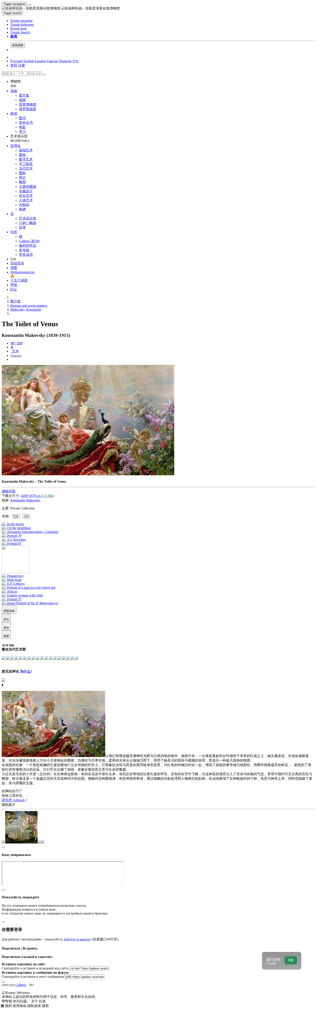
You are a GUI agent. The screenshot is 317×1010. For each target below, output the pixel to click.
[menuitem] (75, 61)
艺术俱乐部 (20, 138)
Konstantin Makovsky (25, 500)
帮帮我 (7, 1001)
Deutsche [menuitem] (65, 61)
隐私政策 (34, 1006)
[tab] (16, 343)
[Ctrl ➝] (13, 576)
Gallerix (20, 985)
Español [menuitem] (40, 61)
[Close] (44, 74)
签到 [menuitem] (13, 65)
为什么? (26, 671)
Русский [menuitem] (16, 61)
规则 (9, 1006)
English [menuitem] (29, 61)
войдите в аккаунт (77, 939)
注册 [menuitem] (21, 65)
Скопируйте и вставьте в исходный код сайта (35, 968)
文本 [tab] (15, 351)
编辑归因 (9, 491)
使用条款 (20, 1006)
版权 (45, 1006)
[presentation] (162, 359)
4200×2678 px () (37, 496)
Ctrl (16, 516)
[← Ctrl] (11, 543)
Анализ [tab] (15, 355)
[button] (21, 20)
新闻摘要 (17, 45)
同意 (290, 960)
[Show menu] (29, 5)
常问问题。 (22, 1001)
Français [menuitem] (52, 61)
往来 (42, 1001)
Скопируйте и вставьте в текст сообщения (33, 976)
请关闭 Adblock (13, 800)
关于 (35, 1001)
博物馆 (15, 83)
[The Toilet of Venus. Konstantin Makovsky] (88, 474)
